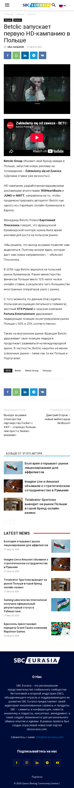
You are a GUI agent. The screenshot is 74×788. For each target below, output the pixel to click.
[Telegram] (34, 55)
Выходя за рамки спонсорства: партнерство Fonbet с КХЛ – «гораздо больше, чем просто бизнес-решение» (20, 425)
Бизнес (32, 14)
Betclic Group (32, 370)
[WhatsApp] (16, 55)
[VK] (42, 55)
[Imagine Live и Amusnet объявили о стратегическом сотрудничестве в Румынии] (13, 485)
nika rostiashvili (15, 46)
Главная (8, 14)
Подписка (37, 776)
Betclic (18, 370)
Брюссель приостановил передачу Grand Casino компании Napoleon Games (25, 627)
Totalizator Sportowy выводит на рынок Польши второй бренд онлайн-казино (25, 583)
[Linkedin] (25, 55)
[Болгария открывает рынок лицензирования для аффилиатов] (13, 467)
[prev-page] (6, 522)
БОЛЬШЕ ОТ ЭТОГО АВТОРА (24, 453)
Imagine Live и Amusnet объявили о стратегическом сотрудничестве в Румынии (47, 486)
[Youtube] (57, 763)
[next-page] (12, 522)
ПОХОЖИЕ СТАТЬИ (18, 448)
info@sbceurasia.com (49, 737)
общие (20, 14)
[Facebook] (7, 55)
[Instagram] (27, 762)
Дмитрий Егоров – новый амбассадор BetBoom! (57, 419)
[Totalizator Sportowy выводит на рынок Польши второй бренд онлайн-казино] (13, 504)
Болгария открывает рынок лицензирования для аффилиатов (46, 467)
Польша (47, 370)
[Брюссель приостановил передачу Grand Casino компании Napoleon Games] (60, 628)
